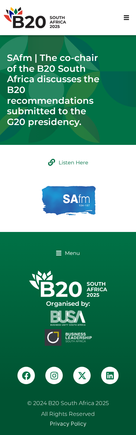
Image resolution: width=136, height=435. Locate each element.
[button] (126, 18)
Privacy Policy (68, 423)
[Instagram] (54, 375)
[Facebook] (26, 375)
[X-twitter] (82, 375)
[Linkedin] (110, 375)
